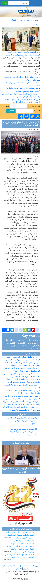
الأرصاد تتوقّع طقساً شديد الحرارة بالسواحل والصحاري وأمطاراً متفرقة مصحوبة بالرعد (24, 430)
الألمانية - (35, 348)
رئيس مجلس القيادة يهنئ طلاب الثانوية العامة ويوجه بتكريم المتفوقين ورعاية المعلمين (22, 419)
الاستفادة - (21, 343)
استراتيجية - (14, 346)
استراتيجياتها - (33, 340)
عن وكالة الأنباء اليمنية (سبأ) (27, 566)
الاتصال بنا (18, 568)
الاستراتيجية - (21, 340)
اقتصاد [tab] (13, 20)
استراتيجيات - (32, 343)
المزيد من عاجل (33, 353)
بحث (4, 3)
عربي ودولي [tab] (25, 20)
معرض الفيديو (21, 442)
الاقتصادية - (10, 343)
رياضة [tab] (36, 24)
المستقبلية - (25, 346)
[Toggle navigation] (37, 3)
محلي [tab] (36, 20)
